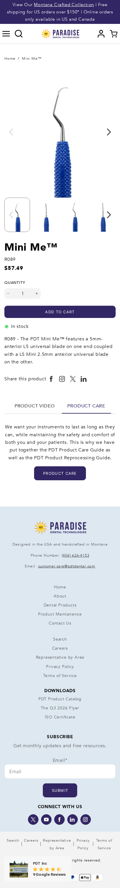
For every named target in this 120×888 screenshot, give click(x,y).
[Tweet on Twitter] (73, 379)
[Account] (101, 34)
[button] (6, 34)
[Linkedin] (72, 819)
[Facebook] (59, 819)
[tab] (35, 406)
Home (9, 58)
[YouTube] (46, 819)
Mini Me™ (31, 58)
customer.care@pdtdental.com (67, 566)
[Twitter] (33, 819)
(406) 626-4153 (75, 555)
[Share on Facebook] (51, 379)
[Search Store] (19, 34)
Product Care (86, 406)
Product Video (35, 406)
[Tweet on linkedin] (84, 379)
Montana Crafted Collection (64, 5)
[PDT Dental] (60, 33)
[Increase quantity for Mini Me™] (37, 293)
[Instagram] (85, 819)
